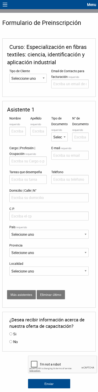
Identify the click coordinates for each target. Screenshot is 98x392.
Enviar (49, 384)
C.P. (12, 209)
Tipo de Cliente (19, 71)
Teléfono (57, 172)
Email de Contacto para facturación (67, 74)
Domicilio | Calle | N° (22, 190)
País (18, 227)
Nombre (15, 121)
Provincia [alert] (16, 245)
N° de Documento (80, 124)
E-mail (61, 148)
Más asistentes (21, 295)
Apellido (35, 121)
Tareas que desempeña (25, 172)
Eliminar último (50, 295)
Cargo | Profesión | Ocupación (22, 151)
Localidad (16, 263)
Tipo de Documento (59, 124)
